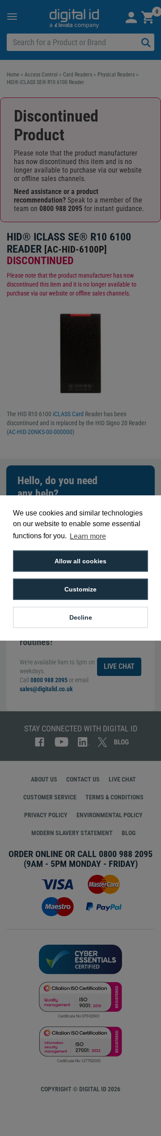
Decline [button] (80, 617)
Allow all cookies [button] (80, 561)
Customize (80, 589)
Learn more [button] (88, 536)
